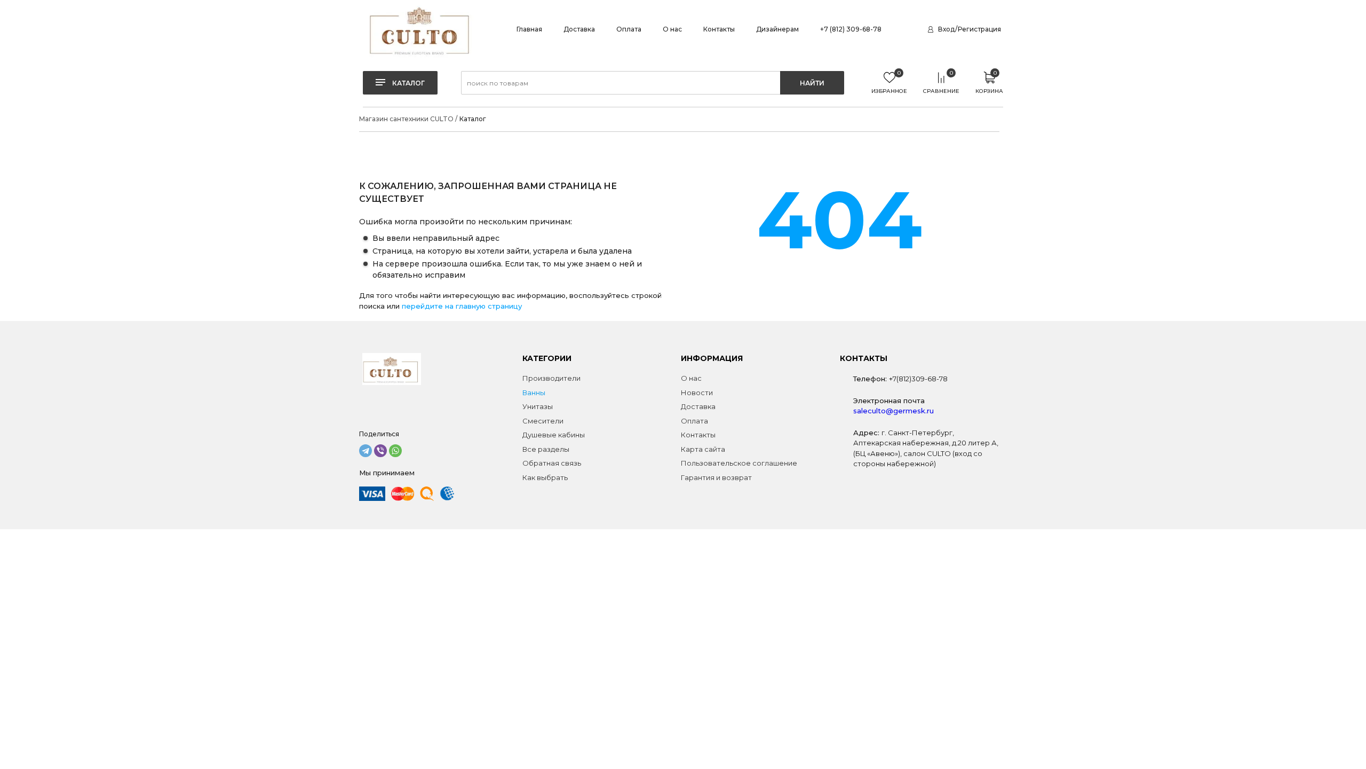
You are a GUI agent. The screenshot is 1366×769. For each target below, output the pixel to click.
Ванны (533, 392)
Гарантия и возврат (716, 477)
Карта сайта (703, 449)
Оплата (628, 29)
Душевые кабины (553, 434)
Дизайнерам (777, 29)
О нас (672, 29)
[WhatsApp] (395, 450)
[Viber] (380, 450)
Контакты (719, 29)
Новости (697, 392)
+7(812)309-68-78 (918, 378)
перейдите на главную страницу (462, 306)
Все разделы (545, 449)
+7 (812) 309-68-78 (850, 29)
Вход (946, 29)
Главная (529, 29)
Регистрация (979, 29)
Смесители (542, 421)
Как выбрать (545, 477)
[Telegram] (365, 450)
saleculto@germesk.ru (893, 410)
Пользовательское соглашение (739, 463)
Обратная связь (551, 463)
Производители (551, 378)
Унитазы (537, 406)
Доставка (579, 29)
